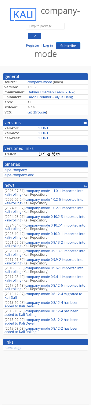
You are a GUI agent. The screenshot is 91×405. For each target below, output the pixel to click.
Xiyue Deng (64, 97)
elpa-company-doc (19, 175)
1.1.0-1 (43, 128)
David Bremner (39, 97)
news (9, 185)
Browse (40, 112)
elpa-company (15, 169)
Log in (48, 45)
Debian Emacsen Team (46, 92)
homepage (13, 347)
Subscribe (68, 45)
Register (32, 45)
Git (30, 112)
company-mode (40, 82)
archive (69, 92)
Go (35, 36)
